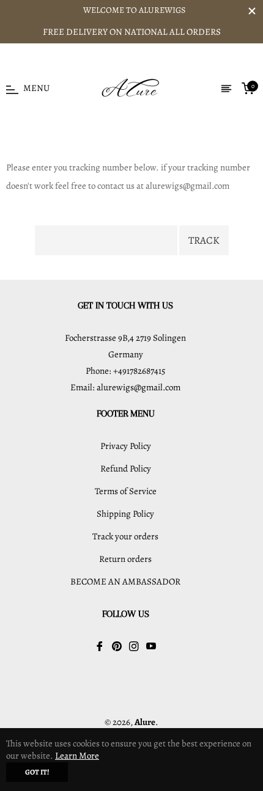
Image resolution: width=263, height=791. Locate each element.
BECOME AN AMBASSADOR (125, 581)
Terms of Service (126, 491)
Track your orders (125, 536)
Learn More (77, 755)
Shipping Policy (125, 514)
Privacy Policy (125, 446)
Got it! (37, 772)
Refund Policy (125, 468)
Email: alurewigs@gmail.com (125, 387)
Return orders (125, 559)
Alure (145, 722)
